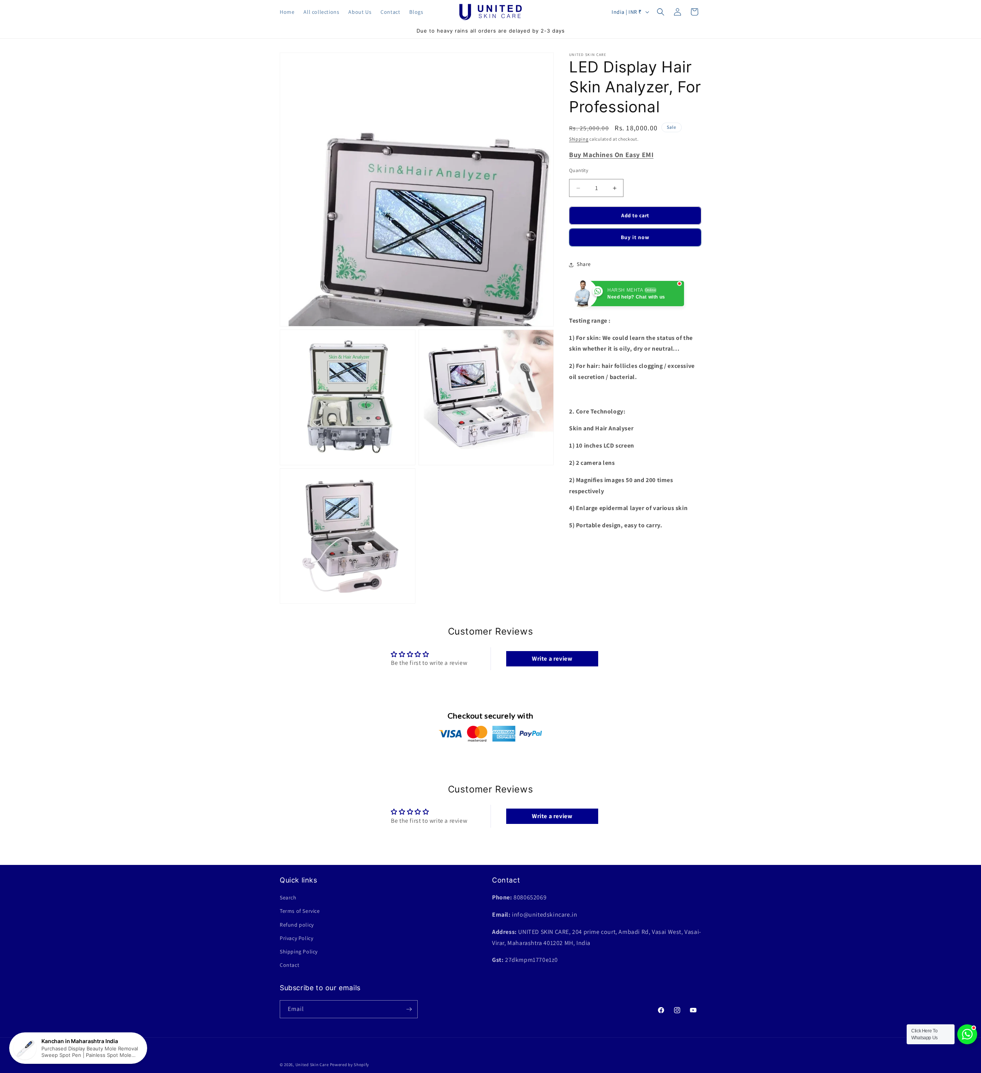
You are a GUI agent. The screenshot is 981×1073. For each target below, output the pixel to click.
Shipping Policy (299, 951)
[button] (660, 11)
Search (288, 897)
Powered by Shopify (349, 1064)
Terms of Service (300, 910)
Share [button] (584, 264)
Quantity (578, 170)
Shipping (579, 139)
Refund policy (297, 924)
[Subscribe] (408, 1009)
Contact (289, 964)
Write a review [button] (552, 659)
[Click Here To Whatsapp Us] (967, 1034)
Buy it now (635, 237)
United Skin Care (312, 1064)
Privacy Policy (296, 938)
